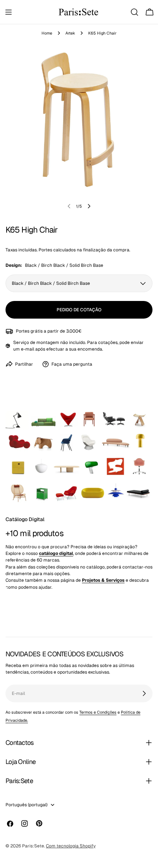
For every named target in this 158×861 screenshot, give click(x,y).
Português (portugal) (26, 805)
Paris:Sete (33, 846)
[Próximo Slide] (89, 206)
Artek (70, 33)
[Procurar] (134, 12)
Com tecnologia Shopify (71, 846)
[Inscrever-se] (144, 693)
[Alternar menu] (8, 12)
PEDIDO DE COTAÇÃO (79, 310)
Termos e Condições (97, 712)
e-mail (27, 349)
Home (47, 33)
